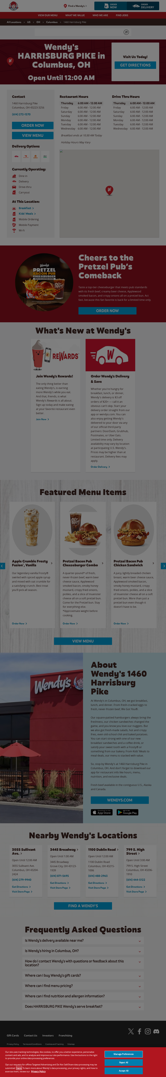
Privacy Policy (38, 1071)
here (19, 1068)
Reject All (123, 1062)
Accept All (123, 1070)
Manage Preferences (124, 1054)
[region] (83, 1062)
